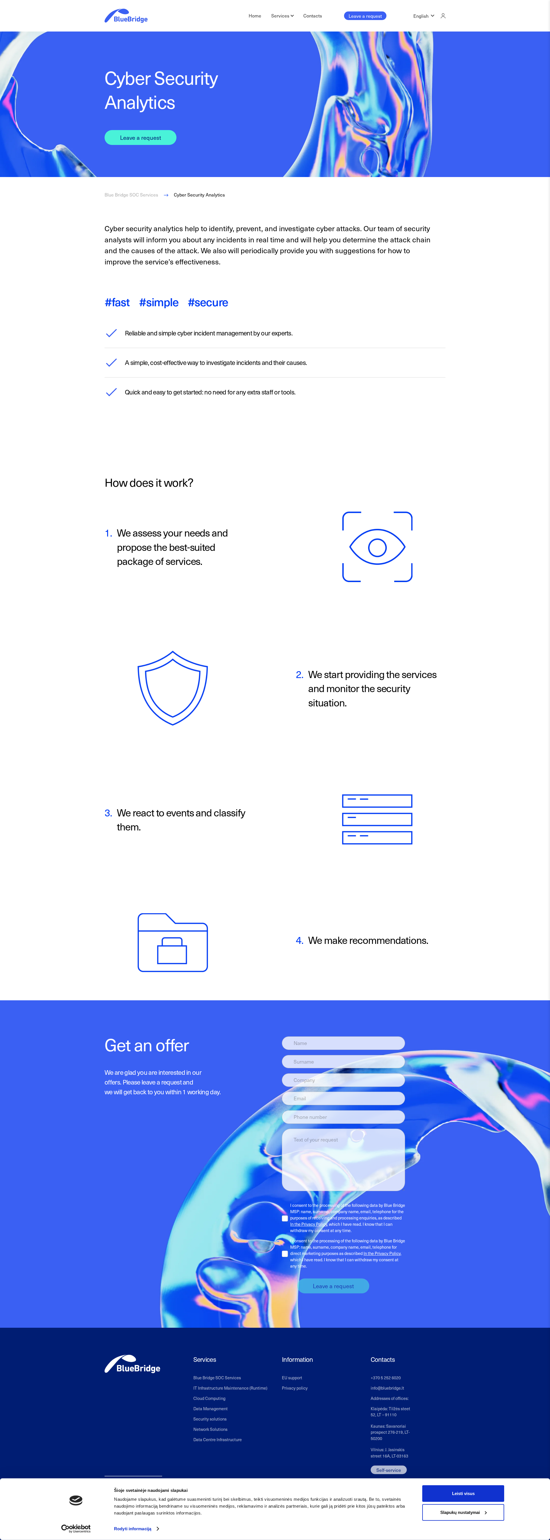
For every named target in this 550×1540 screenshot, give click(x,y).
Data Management (210, 1408)
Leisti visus (463, 1493)
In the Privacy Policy (308, 1224)
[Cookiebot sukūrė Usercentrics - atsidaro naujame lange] (76, 1529)
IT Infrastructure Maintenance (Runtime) (230, 1388)
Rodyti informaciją (132, 1528)
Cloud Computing (209, 1398)
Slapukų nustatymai (460, 1512)
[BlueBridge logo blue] (126, 16)
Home (255, 15)
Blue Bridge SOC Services (217, 1377)
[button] (424, 15)
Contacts (312, 15)
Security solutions (210, 1419)
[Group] (443, 15)
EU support (292, 1377)
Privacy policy (295, 1388)
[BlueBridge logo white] (132, 1364)
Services (280, 15)
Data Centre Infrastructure (217, 1439)
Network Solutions (210, 1429)
